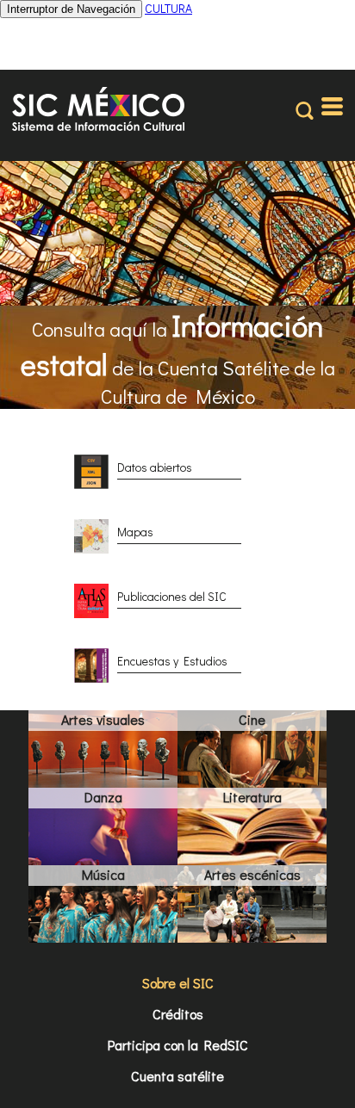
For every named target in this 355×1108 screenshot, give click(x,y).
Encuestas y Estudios (172, 661)
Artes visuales (103, 719)
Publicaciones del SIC (172, 596)
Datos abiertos (154, 467)
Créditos (178, 1014)
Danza (103, 797)
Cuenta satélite (177, 1076)
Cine (252, 719)
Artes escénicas (252, 874)
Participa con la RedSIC (178, 1045)
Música (103, 874)
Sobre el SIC (178, 983)
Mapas (135, 531)
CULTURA (168, 8)
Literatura (252, 797)
